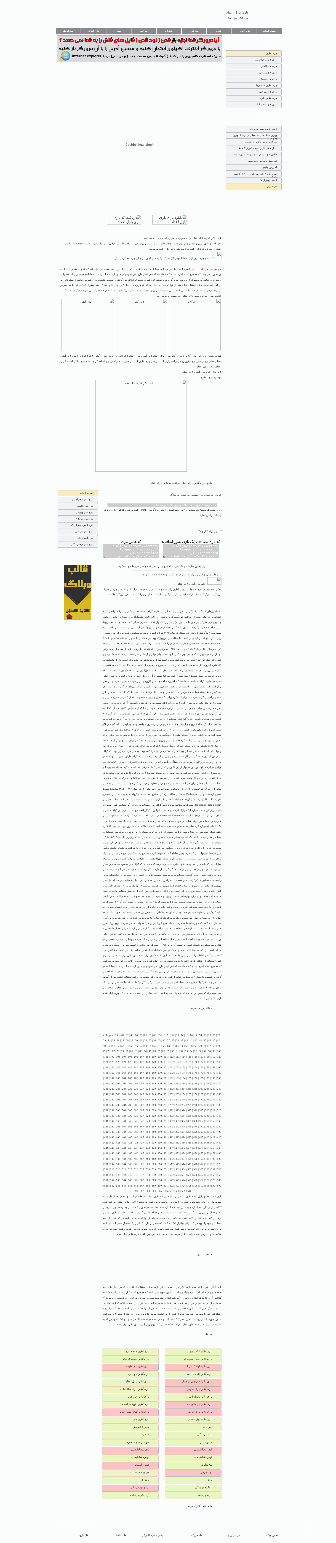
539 (213, 1169)
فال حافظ (121, 1535)
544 (124, 1175)
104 (124, 1057)
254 (183, 1094)
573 (178, 1180)
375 (189, 1126)
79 (122, 1051)
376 (195, 1126)
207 (142, 1083)
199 (213, 1078)
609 (183, 1191)
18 (200, 1035)
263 (118, 1099)
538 (207, 1169)
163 (118, 1073)
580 (219, 1180)
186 (136, 1078)
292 (172, 1105)
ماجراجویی (244, 31)
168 (148, 1073)
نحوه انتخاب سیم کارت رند (263, 128)
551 (166, 1175)
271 (166, 1099)
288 (148, 1105)
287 (142, 1105)
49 (104, 1046)
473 (178, 1153)
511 (166, 1164)
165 (130, 1073)
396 (195, 1132)
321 (106, 1116)
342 (112, 1121)
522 (112, 1169)
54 (127, 1046)
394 (183, 1132)
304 (124, 1110)
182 (112, 1078)
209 (154, 1083)
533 (178, 1169)
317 (201, 1110)
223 (118, 1089)
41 (186, 1040)
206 (136, 1083)
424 (124, 1142)
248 (148, 1094)
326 (136, 1116)
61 (159, 1046)
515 (189, 1164)
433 (178, 1142)
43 (196, 1040)
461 (106, 1153)
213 (178, 1083)
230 (160, 1089)
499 (213, 1159)
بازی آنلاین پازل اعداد (237, 18)
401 (106, 1137)
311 (166, 1110)
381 (106, 1132)
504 (124, 1164)
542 (112, 1175)
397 (201, 1132)
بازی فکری (93, 31)
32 (145, 1040)
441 (106, 1148)
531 (166, 1169)
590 (160, 1186)
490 (160, 1159)
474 (183, 1153)
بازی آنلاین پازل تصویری (199, 1389)
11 (168, 1035)
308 (148, 1110)
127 (142, 1062)
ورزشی (194, 31)
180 (219, 1073)
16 (191, 1035)
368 (148, 1126)
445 (130, 1148)
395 (189, 1132)
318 (207, 1110)
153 (178, 1067)
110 (160, 1057)
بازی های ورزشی (268, 72)
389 (154, 1132)
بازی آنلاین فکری (268, 98)
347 (142, 1121)
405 (130, 1137)
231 (166, 1089)
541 (106, 1175)
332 (172, 1116)
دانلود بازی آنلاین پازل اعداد (192, 584)
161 (106, 1073)
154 (183, 1067)
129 (154, 1062)
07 (150, 1035)
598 (207, 1186)
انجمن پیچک (272, 1535)
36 (164, 1040)
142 (112, 1067)
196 (195, 1078)
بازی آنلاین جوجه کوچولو (136, 1358)
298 (207, 1105)
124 (124, 1062)
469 (154, 1153)
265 (130, 1099)
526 (136, 1169)
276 (195, 1099)
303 (118, 1110)
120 (219, 1057)
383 (118, 1132)
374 (183, 1126)
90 (172, 1051)
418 (207, 1137)
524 (124, 1169)
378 (207, 1126)
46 (209, 1040)
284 (124, 1105)
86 (154, 1051)
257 (201, 1094)
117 (201, 1057)
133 (178, 1062)
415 (189, 1137)
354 (183, 1121)
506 (136, 1164)
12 (173, 1035)
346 (136, 1121)
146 (136, 1067)
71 (205, 1046)
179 (213, 1073)
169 (154, 1073)
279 (213, 1099)
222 (112, 1089)
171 (166, 1073)
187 (142, 1078)
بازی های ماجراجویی (266, 59)
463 (118, 1153)
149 (154, 1067)
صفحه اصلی (269, 31)
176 (195, 1073)
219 (213, 1083)
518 (207, 1164)
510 (160, 1164)
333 (178, 1116)
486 (136, 1159)
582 (112, 1186)
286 (136, 1105)
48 (218, 1040)
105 (130, 1057)
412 (172, 1137)
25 (113, 1040)
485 (130, 1159)
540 (219, 1169)
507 (142, 1164)
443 (118, 1148)
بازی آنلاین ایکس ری (200, 1351)
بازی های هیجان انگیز (266, 104)
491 (166, 1159)
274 (183, 1099)
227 (142, 1089)
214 (183, 1083)
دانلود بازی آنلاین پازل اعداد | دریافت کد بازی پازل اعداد (181, 482)
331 (166, 1116)
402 (112, 1137)
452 (172, 1148)
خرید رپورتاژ (270, 186)
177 (201, 1073)
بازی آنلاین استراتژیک (266, 85)
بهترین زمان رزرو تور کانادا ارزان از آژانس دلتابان (255, 174)
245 (130, 1094)
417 (201, 1137)
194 (183, 1078)
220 (219, 1083)
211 (166, 1083)
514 (183, 1164)
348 (148, 1121)
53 (122, 1046)
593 (178, 1186)
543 (118, 1175)
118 (207, 1057)
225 (130, 1089)
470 (160, 1153)
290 (160, 1105)
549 (154, 1175)
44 (200, 1040)
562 (112, 1180)
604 (154, 1191)
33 (150, 1040)
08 (154, 1035)
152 (172, 1067)
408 (148, 1137)
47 (214, 1040)
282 (112, 1105)
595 (189, 1186)
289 (154, 1105)
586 (136, 1186)
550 (160, 1175)
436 (195, 1142)
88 (163, 1051)
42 (191, 1040)
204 (124, 1083)
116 (195, 1057)
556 (195, 1175)
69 (196, 1046)
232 (172, 1089)
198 (207, 1078)
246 (136, 1094)
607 (172, 1191)
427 (142, 1142)
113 (178, 1057)
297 (201, 1105)
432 (172, 1142)
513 (178, 1164)
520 (219, 1164)
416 (195, 1137)
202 (112, 1083)
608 (178, 1191)
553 (178, 1175)
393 (178, 1132)
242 (112, 1094)
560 (219, 1175)
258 (207, 1094)
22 (218, 1035)
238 (207, 1089)
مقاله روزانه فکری (201, 1008)
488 (148, 1159)
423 (118, 1142)
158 (207, 1067)
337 (201, 1116)
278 (207, 1099)
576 (195, 1180)
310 (160, 1110)
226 (136, 1089)
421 (106, 1142)
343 (118, 1121)
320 (219, 1110)
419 (213, 1137)
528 (148, 1169)
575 (189, 1180)
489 (154, 1159)
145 (130, 1067)
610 (189, 1191)
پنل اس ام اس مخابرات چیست (261, 141)
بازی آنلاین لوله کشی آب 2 (134, 1411)
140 (219, 1062)
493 (178, 1159)
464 (124, 1153)
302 (112, 1110)
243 (118, 1094)
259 (213, 1094)
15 (186, 1035)
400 (219, 1132)
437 (201, 1142)
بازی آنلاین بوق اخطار (200, 1419)
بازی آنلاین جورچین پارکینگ (197, 1381)
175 (189, 1073)
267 (142, 1099)
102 (112, 1057)
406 (136, 1137)
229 (154, 1089)
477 (201, 1153)
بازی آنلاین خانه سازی (137, 1351)
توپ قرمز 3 (205, 1472)
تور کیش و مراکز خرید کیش (262, 160)
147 (142, 1067)
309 (154, 1110)
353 (178, 1121)
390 (160, 1132)
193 (178, 1078)
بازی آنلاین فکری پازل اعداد (153, 955)
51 (113, 1046)
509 (154, 1164)
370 (160, 1126)
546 (136, 1175)
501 (106, 1164)
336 (195, 1116)
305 (130, 1110)
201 (106, 1083)
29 (132, 1040)
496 (195, 1159)
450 (160, 1148)
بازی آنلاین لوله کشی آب (198, 1366)
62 (164, 1046)
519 (213, 1164)
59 (150, 1046)
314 (183, 1110)
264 (124, 1099)
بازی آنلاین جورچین (138, 1374)
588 (148, 1186)
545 (130, 1175)
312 (172, 1110)
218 (207, 1083)
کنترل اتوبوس (141, 1464)
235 (189, 1089)
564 (124, 1180)
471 (166, 1153)
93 (186, 1051)
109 (154, 1057)
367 (142, 1126)
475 (189, 1153)
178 (207, 1073)
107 (142, 1057)
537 (201, 1169)
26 (118, 1040)
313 (178, 1110)
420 (219, 1137)
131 (166, 1062)
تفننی (118, 31)
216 (195, 1083)
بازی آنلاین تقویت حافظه (135, 1404)
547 (142, 1175)
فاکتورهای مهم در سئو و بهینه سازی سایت (255, 154)
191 (166, 1078)
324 (124, 1116)
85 (150, 1051)
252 (172, 1094)
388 (148, 1132)
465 (130, 1153)
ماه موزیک (196, 1535)
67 (186, 1046)
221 (106, 1089)
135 (189, 1062)
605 (160, 1191)
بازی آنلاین (271, 53)
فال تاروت (83, 1535)
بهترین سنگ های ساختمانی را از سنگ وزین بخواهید (255, 136)
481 (106, 1159)
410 (160, 1137)
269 (154, 1099)
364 (124, 1126)
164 (124, 1073)
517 (201, 1164)
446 (136, 1148)
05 (141, 1035)
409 (154, 1137)
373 (178, 1126)
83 (140, 1051)
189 (154, 1078)
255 (189, 1094)
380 (219, 1126)
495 (189, 1159)
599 (213, 1186)
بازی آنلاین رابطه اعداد (199, 1396)
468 (148, 1153)
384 (124, 1132)
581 (106, 1186)
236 (195, 1089)
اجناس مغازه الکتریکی (152, 1535)
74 (218, 1046)
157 (201, 1067)
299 (213, 1105)
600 (219, 1186)
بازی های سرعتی (268, 91)
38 (173, 1040)
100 (219, 1051)
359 (213, 1121)
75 (104, 1051)
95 (195, 1051)
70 (200, 1046)
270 (160, 1099)
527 (142, 1169)
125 (130, 1062)
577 (201, 1180)
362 (112, 1126)
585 (130, 1186)
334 (183, 1116)
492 (172, 1159)
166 (136, 1073)
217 (201, 1083)
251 (166, 1094)
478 (207, 1153)
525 (130, 1169)
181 (106, 1078)
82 (136, 1051)
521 (106, 1169)
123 (118, 1062)
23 (104, 1040)
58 (145, 1046)
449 (154, 1148)
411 (166, 1137)
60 (154, 1046)
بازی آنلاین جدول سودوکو (198, 1358)
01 (122, 1035)
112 (172, 1057)
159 (213, 1067)
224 (124, 1089)
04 (136, 1035)
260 (219, 1094)
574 (183, 1180)
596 (195, 1186)
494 (183, 1159)
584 (124, 1186)
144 (124, 1067)
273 (178, 1099)
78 (118, 1051)
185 (130, 1078)
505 (130, 1164)
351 (166, 1121)
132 (172, 1062)
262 (112, 1099)
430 (160, 1142)
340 (219, 1116)
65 (177, 1046)
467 (142, 1153)
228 (148, 1089)
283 (118, 1105)
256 (195, 1094)
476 (195, 1153)
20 (209, 1035)
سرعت (144, 31)
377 (201, 1126)
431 (166, 1142)
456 (195, 1148)
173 (178, 1073)
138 (207, 1062)
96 (200, 1051)
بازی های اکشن (269, 66)
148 (148, 1067)
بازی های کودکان (268, 78)
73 (214, 1046)
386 (136, 1132)
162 (112, 1073)
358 (207, 1121)
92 (182, 1051)
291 (166, 1105)
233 (178, 1089)
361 (106, 1126)
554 (183, 1175)
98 (209, 1051)
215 (189, 1083)
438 (207, 1142)
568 (148, 1180)
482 (112, 1159)
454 (183, 1148)
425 (130, 1142)
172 (172, 1073)
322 (112, 1116)
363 (118, 1126)
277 (201, 1099)
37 (168, 1040)
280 (219, 1099)
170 (160, 1073)
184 (124, 1078)
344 (124, 1121)
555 (189, 1175)
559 (213, 1175)
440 (219, 1142)
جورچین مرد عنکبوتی (137, 1442)
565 (130, 1180)
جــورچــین (206, 1442)
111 (166, 1057)
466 (136, 1153)
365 (130, 1126)
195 (189, 1078)
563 (118, 1180)
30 (136, 1040)
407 (142, 1137)
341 (106, 1121)
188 (148, 1078)
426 (136, 1142)
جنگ (196, 654)
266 (136, 1099)
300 (219, 1105)
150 (160, 1067)
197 (201, 1078)
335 (189, 1116)
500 (219, 1159)
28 (127, 1040)
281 (106, 1105)
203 (118, 1083)
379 (213, 1126)
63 (168, 1046)
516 (195, 1164)
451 (166, 1148)
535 (189, 1169)
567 (142, 1180)
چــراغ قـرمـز (141, 1426)
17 (196, 1035)
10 (164, 1035)
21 (214, 1035)
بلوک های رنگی (203, 1487)
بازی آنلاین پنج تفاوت (137, 1366)
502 (112, 1164)
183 (118, 1078)
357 (201, 1121)
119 (213, 1057)
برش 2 (145, 1479)
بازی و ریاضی (204, 1494)
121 (106, 1062)
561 (106, 1180)
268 (148, 1099)
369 (154, 1126)
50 (109, 1046)
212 (172, 1083)
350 (160, 1121)
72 (209, 1046)
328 (148, 1116)
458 (207, 1148)
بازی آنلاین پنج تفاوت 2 (199, 1404)
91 (177, 1051)
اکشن (219, 31)
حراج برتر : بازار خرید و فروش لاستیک (257, 148)
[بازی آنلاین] (194, 350)
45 (205, 1040)
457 (201, 1148)
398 (207, 1132)
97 (204, 1051)
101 (106, 1057)
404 (124, 1137)
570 (160, 1180)
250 (160, 1094)
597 (201, 1186)
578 (207, 1180)
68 (191, 1046)
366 (136, 1126)
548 (148, 1175)
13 (177, 1035)
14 (182, 1035)
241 (106, 1094)
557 (201, 1175)
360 (219, 1121)
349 (154, 1121)
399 (213, 1132)
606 (166, 1191)
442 (112, 1148)
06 (145, 1035)
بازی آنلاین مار (141, 1419)
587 (142, 1186)
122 (112, 1062)
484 (124, 1159)
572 (172, 1180)
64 (173, 1046)
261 (106, 1099)
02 (127, 1035)
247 (142, 1094)
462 (112, 1153)
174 (183, 1073)
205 (130, 1083)
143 (118, 1067)
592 (172, 1186)
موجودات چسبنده (139, 1472)
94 (191, 1051)
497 (201, 1159)
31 (141, 1040)
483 (118, 1159)
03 (132, 1035)
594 (183, 1186)
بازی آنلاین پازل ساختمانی (134, 1389)
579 (213, 1180)
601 (136, 1191)
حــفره (145, 1434)
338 (207, 1116)
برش (209, 1479)
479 (213, 1153)
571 (166, 1180)
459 (213, 1148)
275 (189, 1099)
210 (160, 1083)
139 (213, 1062)
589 (154, 1186)
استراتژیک (68, 31)
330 (160, 1116)
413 (178, 1137)
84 (145, 1051)
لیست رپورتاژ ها (268, 180)
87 (159, 1051)
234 (183, 1089)
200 (219, 1078)
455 (189, 1148)
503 (118, 1164)
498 (207, 1159)
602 (142, 1191)
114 (183, 1057)
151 (166, 1067)
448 (148, 1148)
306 (136, 1110)
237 (201, 1089)
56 (136, 1046)
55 (132, 1046)
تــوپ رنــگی (204, 1434)
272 (172, 1099)
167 (142, 1073)
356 (195, 1121)
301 (106, 1110)
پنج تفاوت (206, 1464)
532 (172, 1169)
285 (130, 1105)
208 (148, 1083)
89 (168, 1051)
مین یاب (207, 1426)
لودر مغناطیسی (203, 1449)
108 (148, 1057)
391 (166, 1132)
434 (183, 1142)
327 (142, 1116)
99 (214, 1051)
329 (154, 1116)
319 (213, 1110)
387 (142, 1132)
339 (213, 1116)
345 (130, 1121)
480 (219, 1153)
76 (108, 1051)
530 (160, 1169)
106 (136, 1057)
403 (118, 1137)
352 (172, 1121)
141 (106, 1067)
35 (159, 1040)
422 (112, 1142)
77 (113, 1051)
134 (183, 1062)
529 (154, 1169)
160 (219, 1067)
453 (178, 1148)
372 (172, 1126)
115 (189, 1057)
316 (195, 1110)
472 (172, 1153)
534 (183, 1169)
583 (118, 1186)
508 (148, 1164)
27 (122, 1040)
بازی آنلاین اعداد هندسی (199, 1374)
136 (195, 1062)
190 (160, 1078)
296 (195, 1105)
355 (189, 1121)
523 (118, 1169)
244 (124, 1094)
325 (130, 1116)
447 (142, 1148)
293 (178, 1105)
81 (131, 1051)
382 (112, 1132)
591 (166, 1186)
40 (182, 1040)
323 (118, 1116)
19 (205, 1035)
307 (142, 1110)
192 (172, 1078)
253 (178, 1094)
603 (148, 1191)
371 (166, 1126)
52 (118, 1046)
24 (109, 1040)
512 (172, 1164)
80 (127, 1051)
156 (195, 1067)
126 (136, 1062)
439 (213, 1142)
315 (189, 1110)
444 (124, 1148)
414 (183, 1137)
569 (154, 1180)
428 (148, 1142)
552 (172, 1175)
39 (177, 1040)
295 (189, 1105)
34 (154, 1040)
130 (160, 1062)
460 (219, 1148)
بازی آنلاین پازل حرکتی (199, 1411)
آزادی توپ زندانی (139, 1487)
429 (154, 1142)
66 (182, 1046)
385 (130, 1132)
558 (207, 1175)
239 (213, 1089)
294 (183, 1105)
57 (141, 1046)
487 (142, 1159)
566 (136, 1180)
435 (189, 1142)
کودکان (169, 31)
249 (154, 1094)
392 (172, 1132)
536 (195, 1169)
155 (189, 1067)
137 (201, 1062)
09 (159, 1035)
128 (148, 1062)
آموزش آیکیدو (270, 167)
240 (219, 1089)
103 (118, 1057)
